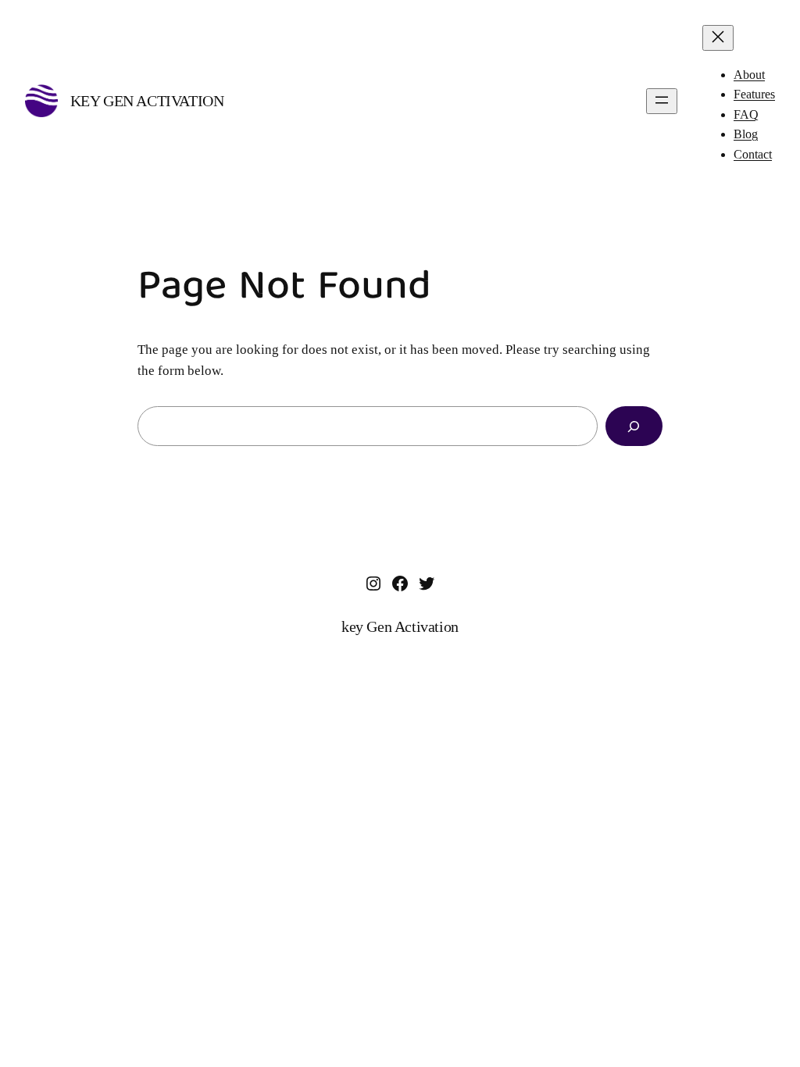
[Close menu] (718, 38)
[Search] (633, 426)
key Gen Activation (147, 100)
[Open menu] (661, 101)
